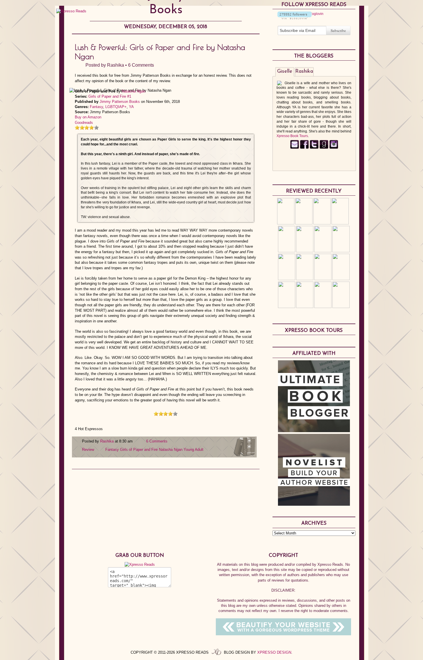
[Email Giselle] (294, 148)
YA (131, 107)
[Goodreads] (323, 148)
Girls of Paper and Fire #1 (109, 96)
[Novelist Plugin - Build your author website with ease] (314, 504)
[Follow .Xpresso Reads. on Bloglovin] (294, 18)
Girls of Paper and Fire (139, 449)
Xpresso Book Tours (292, 136)
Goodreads (84, 122)
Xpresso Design (274, 652)
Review (88, 449)
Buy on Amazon (88, 117)
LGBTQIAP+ (116, 107)
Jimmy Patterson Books (120, 101)
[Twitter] (314, 148)
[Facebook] (304, 148)
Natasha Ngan (133, 91)
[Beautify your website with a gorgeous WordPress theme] (283, 634)
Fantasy (96, 107)
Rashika (115, 65)
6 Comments (141, 65)
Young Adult (193, 449)
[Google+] (333, 148)
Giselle (284, 71)
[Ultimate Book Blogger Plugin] (314, 430)
